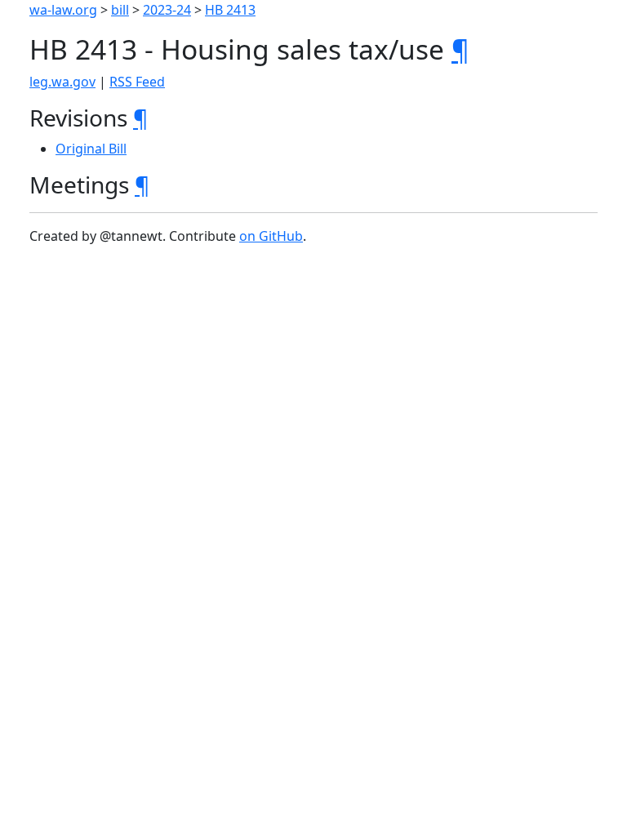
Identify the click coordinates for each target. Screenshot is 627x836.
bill (120, 10)
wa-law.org (63, 10)
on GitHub (271, 236)
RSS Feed (137, 82)
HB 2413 (230, 10)
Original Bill (91, 149)
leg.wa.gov (62, 82)
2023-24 (167, 10)
